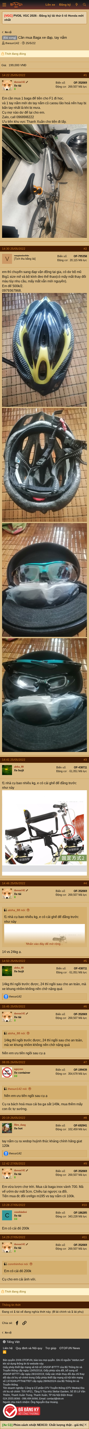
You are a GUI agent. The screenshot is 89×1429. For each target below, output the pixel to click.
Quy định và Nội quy (29, 1348)
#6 (85, 1006)
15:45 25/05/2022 (13, 1006)
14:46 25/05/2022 (13, 883)
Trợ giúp (50, 1348)
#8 (85, 1117)
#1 (85, 75)
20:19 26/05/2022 (13, 1117)
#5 (85, 961)
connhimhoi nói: (18, 1264)
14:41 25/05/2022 (13, 759)
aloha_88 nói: (17, 910)
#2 (85, 248)
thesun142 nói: (17, 1088)
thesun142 (12, 43)
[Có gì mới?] (77, 5)
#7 (85, 1062)
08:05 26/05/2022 (13, 1062)
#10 (84, 1205)
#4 (85, 883)
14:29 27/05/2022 (13, 1237)
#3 (85, 759)
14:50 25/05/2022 (13, 961)
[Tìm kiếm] (84, 5)
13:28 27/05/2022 (13, 1205)
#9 (85, 1163)
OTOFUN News (69, 1348)
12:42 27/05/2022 (13, 1163)
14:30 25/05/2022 (13, 248)
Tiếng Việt (13, 1341)
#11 (84, 1237)
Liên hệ (8, 1348)
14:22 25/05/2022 (13, 75)
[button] (4, 4)
